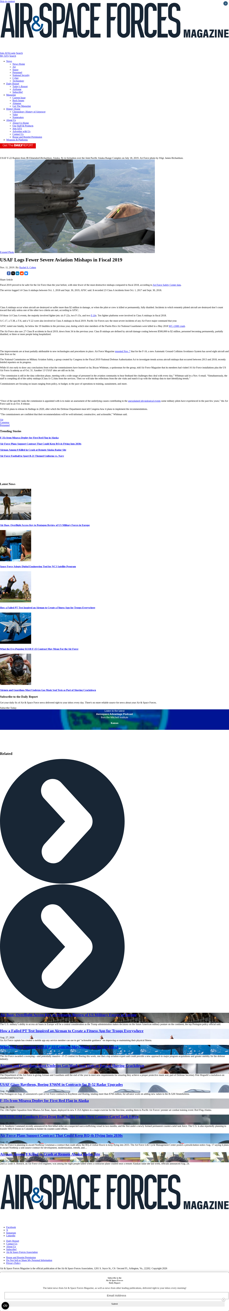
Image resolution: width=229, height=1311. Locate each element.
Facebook (11, 1227)
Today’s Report (20, 86)
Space (15, 69)
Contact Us (18, 134)
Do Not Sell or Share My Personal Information (29, 1260)
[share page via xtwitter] (13, 274)
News (9, 61)
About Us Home (20, 123)
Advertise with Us (21, 131)
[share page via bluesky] (26, 274)
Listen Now (114, 728)
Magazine (11, 95)
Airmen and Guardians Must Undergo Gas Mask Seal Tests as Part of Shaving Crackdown (48, 690)
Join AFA (5, 53)
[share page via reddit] (22, 274)
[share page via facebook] (9, 274)
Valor (15, 114)
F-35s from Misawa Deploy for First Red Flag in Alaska (44, 1101)
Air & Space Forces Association (22, 1252)
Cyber (15, 78)
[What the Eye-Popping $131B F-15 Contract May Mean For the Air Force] (15, 643)
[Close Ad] (223, 1299)
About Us (11, 120)
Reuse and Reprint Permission (27, 137)
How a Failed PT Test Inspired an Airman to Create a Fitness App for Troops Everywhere (47, 607)
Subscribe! (17, 92)
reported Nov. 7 (122, 351)
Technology (18, 81)
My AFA (4, 56)
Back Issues (18, 100)
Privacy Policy (13, 1263)
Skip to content (7, 1)
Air (14, 66)
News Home (18, 64)
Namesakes (18, 117)
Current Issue (19, 97)
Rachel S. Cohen (27, 267)
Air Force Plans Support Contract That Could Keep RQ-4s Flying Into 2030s (61, 1135)
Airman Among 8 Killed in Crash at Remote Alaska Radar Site (50, 1154)
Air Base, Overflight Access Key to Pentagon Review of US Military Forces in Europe (45, 525)
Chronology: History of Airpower (28, 111)
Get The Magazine (21, 106)
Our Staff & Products (22, 125)
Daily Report (12, 83)
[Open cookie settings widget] (5, 1305)
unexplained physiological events (144, 401)
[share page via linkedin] (17, 274)
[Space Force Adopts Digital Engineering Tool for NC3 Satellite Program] (15, 560)
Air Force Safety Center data (167, 285)
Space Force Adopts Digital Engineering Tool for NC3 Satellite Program (38, 566)
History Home (13, 109)
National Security (21, 75)
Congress (4, 422)
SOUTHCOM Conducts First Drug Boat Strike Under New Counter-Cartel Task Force (69, 1117)
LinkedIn (10, 1235)
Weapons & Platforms (17, 139)
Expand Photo (7, 252)
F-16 (93, 315)
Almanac (16, 103)
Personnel (17, 72)
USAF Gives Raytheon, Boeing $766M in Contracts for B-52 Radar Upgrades (61, 1084)
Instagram (11, 1232)
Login (12, 53)
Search (19, 53)
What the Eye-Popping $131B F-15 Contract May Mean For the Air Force (39, 649)
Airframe (16, 89)
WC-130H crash (177, 326)
